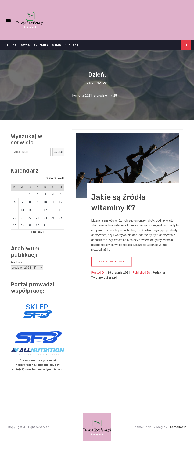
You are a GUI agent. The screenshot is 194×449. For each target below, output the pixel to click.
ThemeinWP (177, 427)
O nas (56, 45)
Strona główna (17, 45)
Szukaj (58, 152)
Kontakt (72, 45)
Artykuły (41, 45)
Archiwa (16, 262)
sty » (41, 232)
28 (22, 225)
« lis (33, 232)
